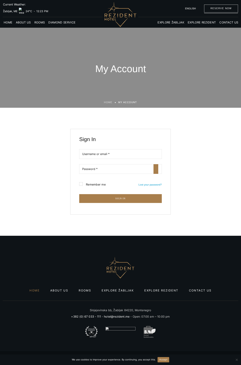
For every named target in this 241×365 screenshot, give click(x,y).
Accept (163, 359)
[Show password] (155, 169)
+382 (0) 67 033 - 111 (86, 316)
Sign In (120, 198)
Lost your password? (150, 184)
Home (108, 102)
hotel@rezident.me (116, 316)
